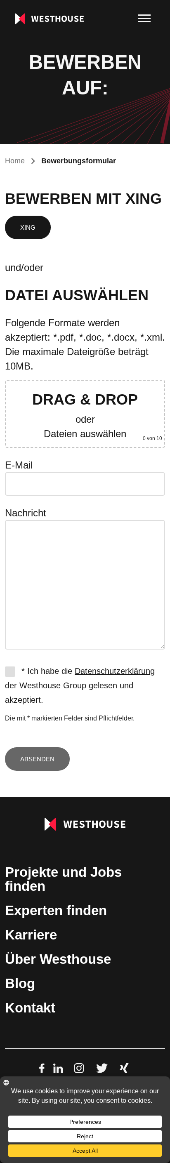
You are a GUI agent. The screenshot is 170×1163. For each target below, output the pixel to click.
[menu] (144, 18)
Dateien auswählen (85, 433)
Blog (20, 983)
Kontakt (30, 1007)
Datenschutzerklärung (115, 671)
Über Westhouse (58, 959)
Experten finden (56, 910)
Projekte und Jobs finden (63, 879)
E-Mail (19, 465)
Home (15, 161)
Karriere (31, 934)
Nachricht (25, 512)
